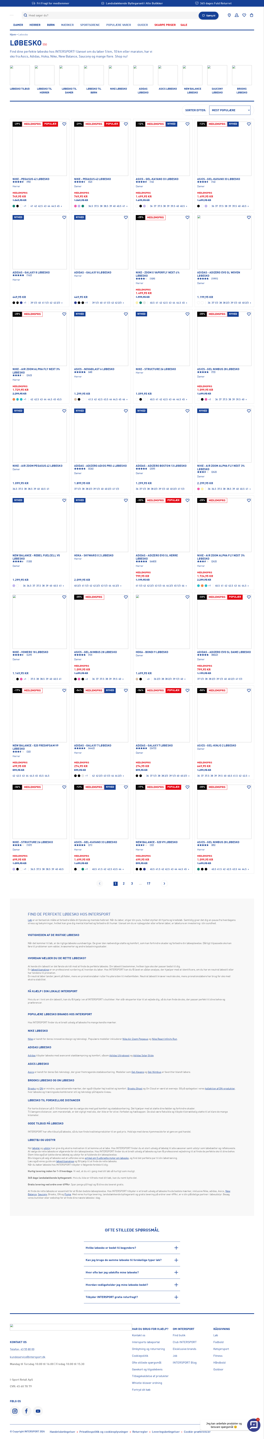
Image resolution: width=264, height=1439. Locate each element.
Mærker (67, 24)
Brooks (32, 1088)
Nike (30, 1038)
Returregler (140, 1431)
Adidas (32, 1055)
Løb (30, 919)
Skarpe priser (165, 24)
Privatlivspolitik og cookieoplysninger (103, 1431)
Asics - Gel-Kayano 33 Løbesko (157, 179)
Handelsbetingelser (62, 1431)
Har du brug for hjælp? (150, 1328)
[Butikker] (229, 15)
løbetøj (36, 1148)
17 (148, 883)
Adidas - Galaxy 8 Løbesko (31, 272)
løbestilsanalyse (40, 969)
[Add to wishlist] (64, 124)
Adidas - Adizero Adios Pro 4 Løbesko (100, 465)
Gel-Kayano (137, 1071)
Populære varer (118, 24)
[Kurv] (251, 15)
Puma (67, 1194)
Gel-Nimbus (154, 1071)
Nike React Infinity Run (164, 1038)
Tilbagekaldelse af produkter (150, 1376)
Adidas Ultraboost (119, 1055)
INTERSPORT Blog (185, 1362)
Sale (183, 24)
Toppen (248, 1410)
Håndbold (219, 1362)
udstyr (47, 1148)
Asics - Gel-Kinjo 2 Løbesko (216, 745)
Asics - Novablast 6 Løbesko (94, 369)
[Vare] (40, 149)
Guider (143, 24)
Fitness (218, 1355)
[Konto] (236, 15)
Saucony (42, 1194)
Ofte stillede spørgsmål (146, 1362)
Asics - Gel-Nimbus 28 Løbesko (95, 652)
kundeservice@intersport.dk (27, 1357)
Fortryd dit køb (141, 1389)
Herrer (34, 24)
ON (41, 1088)
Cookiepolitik (140, 1355)
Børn (51, 24)
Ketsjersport (221, 1349)
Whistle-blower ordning (147, 1383)
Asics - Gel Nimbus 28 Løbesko (218, 369)
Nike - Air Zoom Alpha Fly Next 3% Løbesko (36, 371)
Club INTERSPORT (185, 1342)
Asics (31, 1071)
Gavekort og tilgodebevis (147, 1369)
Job (175, 1355)
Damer (18, 24)
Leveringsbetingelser (166, 1431)
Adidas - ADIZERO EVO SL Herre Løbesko (157, 557)
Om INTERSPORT (183, 1328)
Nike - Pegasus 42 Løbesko (31, 179)
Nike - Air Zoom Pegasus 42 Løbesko (37, 465)
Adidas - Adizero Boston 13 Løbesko (161, 465)
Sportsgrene (90, 24)
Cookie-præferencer (197, 1431)
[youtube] (38, 1411)
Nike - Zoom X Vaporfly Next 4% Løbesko (158, 274)
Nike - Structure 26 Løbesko (156, 369)
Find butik (179, 1335)
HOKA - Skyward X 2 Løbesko (94, 555)
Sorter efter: (195, 110)
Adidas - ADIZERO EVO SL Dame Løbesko (224, 652)
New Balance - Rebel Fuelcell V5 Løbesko (36, 557)
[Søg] (25, 15)
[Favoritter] (244, 15)
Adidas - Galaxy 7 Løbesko (93, 745)
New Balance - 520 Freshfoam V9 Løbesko (35, 747)
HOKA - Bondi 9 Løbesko (152, 652)
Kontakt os (138, 1335)
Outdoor (218, 1369)
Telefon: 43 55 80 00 (22, 1349)
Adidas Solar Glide (143, 1055)
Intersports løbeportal (146, 1342)
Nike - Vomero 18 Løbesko (30, 652)
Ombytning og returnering (148, 1349)
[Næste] (164, 883)
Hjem (13, 34)
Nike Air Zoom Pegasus (135, 1038)
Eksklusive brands (184, 1349)
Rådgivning (221, 1328)
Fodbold (218, 1342)
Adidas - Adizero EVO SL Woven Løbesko (218, 274)
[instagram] (15, 1411)
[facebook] (26, 1411)
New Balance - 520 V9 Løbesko (157, 842)
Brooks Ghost (135, 1088)
